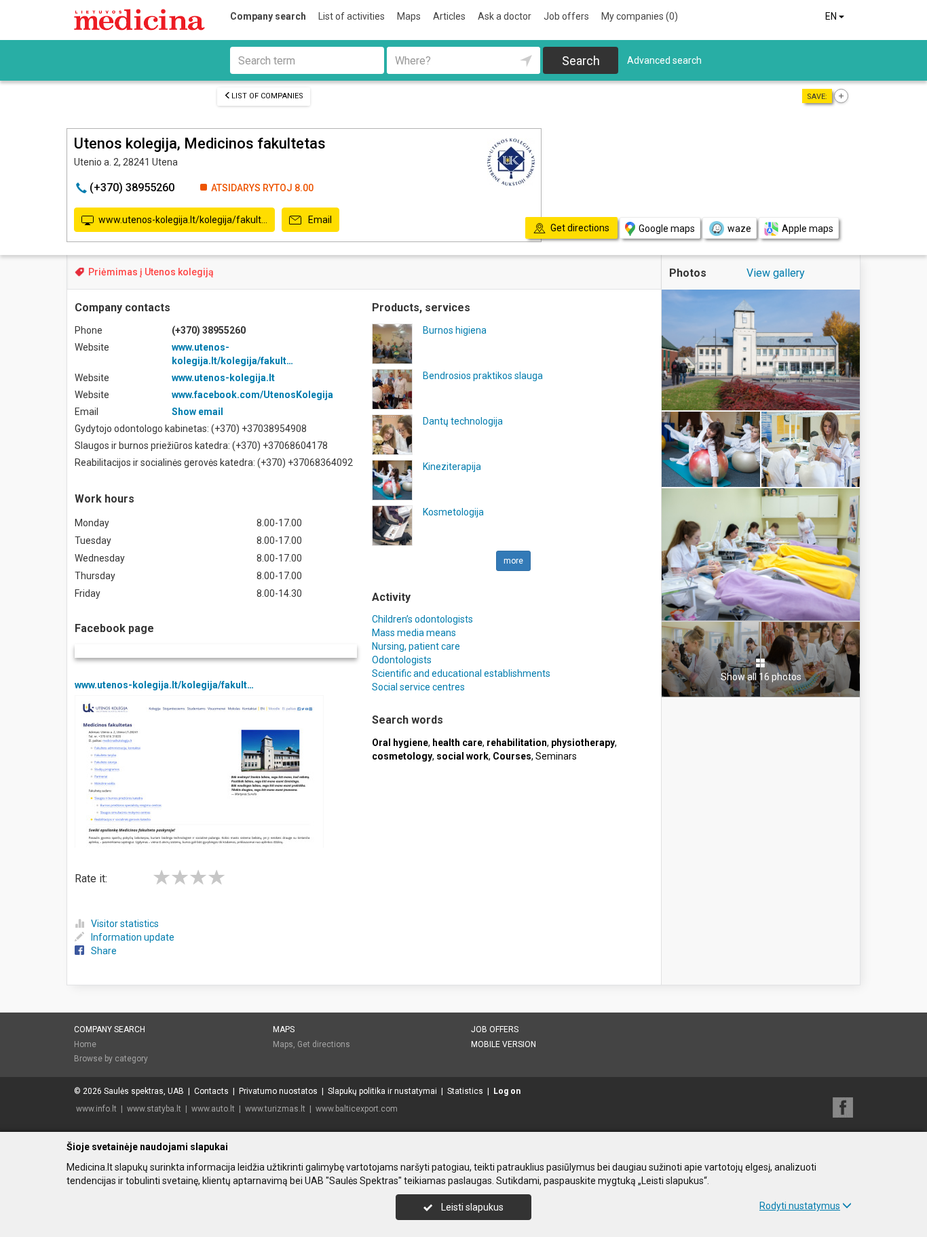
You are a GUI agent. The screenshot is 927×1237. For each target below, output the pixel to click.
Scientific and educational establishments (461, 673)
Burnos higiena (455, 330)
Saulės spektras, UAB (144, 1091)
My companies (639, 16)
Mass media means (414, 632)
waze (739, 228)
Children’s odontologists (422, 619)
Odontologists (402, 659)
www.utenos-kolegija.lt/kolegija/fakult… (182, 219)
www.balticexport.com (357, 1109)
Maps (409, 16)
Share (104, 950)
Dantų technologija (463, 421)
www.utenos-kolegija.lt (223, 377)
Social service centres (418, 687)
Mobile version (503, 1044)
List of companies (267, 96)
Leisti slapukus (471, 1207)
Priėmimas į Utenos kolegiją (151, 272)
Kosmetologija (453, 512)
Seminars (556, 756)
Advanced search (664, 60)
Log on (507, 1091)
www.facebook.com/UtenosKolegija (252, 394)
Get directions (323, 1044)
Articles (449, 16)
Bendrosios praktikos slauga (483, 375)
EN (832, 16)
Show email (197, 411)
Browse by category (111, 1058)
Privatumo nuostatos (278, 1091)
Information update (132, 937)
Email (319, 219)
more (513, 561)
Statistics (465, 1091)
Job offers (566, 16)
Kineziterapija (452, 466)
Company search (268, 16)
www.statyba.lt (154, 1109)
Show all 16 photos (761, 676)
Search (581, 61)
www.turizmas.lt (275, 1109)
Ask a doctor (504, 16)
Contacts (211, 1091)
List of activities (351, 16)
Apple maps (807, 228)
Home (85, 1044)
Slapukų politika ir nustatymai (382, 1091)
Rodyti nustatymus (799, 1205)
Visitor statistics (125, 923)
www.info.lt (96, 1109)
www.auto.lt (213, 1109)
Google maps (667, 228)
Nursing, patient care (416, 646)
